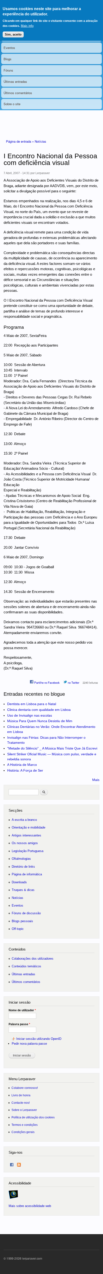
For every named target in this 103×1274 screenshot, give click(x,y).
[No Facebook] (12, 1163)
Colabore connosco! (24, 1087)
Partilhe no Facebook (47, 682)
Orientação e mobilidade (28, 827)
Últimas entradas (15, 81)
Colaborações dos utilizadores (32, 958)
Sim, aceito (13, 34)
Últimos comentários (18, 93)
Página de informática (27, 874)
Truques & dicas (23, 890)
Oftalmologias (21, 858)
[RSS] (19, 1163)
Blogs (7, 59)
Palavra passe (19, 1024)
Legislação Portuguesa (27, 851)
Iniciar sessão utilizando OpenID (38, 1039)
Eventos (9, 47)
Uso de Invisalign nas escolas (29, 715)
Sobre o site (12, 104)
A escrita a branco (24, 820)
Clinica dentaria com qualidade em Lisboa (39, 710)
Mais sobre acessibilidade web (30, 1206)
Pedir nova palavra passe (29, 1043)
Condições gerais (22, 1132)
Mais (95, 780)
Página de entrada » (20, 141)
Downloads (19, 882)
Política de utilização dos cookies (33, 1117)
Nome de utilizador (22, 1010)
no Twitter (73, 682)
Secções (16, 810)
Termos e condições (24, 1124)
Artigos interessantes (26, 835)
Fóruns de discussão (26, 913)
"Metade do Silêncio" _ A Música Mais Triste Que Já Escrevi (52, 748)
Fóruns (8, 70)
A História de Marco (22, 765)
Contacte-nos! (20, 1102)
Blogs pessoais (22, 921)
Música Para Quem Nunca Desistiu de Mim (39, 721)
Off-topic (18, 929)
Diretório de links (23, 866)
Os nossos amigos (25, 843)
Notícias (40, 141)
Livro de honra (20, 1095)
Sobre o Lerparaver (24, 1109)
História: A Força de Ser (25, 770)
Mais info (27, 26)
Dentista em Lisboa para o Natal (31, 704)
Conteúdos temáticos (26, 966)
